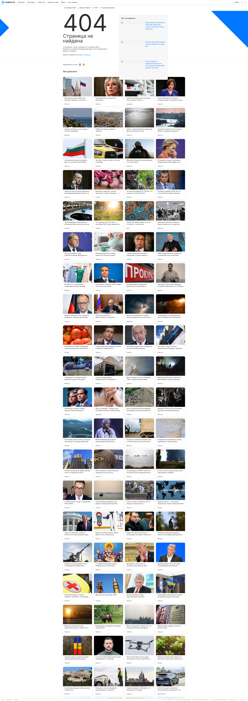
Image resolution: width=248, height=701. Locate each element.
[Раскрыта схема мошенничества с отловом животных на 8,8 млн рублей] (139, 433)
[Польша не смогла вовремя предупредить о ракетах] (108, 681)
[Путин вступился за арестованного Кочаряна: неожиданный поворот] (108, 308)
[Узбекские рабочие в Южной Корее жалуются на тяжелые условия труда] (170, 215)
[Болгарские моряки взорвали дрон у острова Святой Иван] (77, 153)
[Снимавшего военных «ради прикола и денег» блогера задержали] (77, 370)
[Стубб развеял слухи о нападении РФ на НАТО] (77, 495)
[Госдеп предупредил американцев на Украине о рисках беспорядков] (108, 370)
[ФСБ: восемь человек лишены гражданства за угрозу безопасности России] (108, 464)
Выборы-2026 (71, 8)
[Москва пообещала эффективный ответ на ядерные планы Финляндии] (77, 464)
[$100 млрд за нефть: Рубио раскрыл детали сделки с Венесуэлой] (77, 402)
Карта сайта (242, 699)
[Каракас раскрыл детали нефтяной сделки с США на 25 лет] (77, 619)
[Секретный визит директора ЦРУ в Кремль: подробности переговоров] (108, 339)
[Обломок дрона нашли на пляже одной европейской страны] (77, 650)
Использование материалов (219, 699)
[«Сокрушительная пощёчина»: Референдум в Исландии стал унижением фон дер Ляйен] (170, 153)
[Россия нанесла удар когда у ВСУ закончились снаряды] (170, 464)
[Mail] (3, 2)
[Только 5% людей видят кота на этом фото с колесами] (139, 215)
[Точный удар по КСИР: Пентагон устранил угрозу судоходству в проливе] (139, 464)
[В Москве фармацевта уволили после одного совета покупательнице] (139, 91)
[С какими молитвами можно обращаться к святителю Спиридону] (108, 557)
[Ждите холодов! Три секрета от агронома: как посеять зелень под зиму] (170, 650)
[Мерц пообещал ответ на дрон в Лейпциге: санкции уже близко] (77, 308)
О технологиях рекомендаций (182, 699)
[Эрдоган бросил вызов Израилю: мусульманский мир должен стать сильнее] (77, 184)
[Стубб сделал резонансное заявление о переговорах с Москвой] (139, 246)
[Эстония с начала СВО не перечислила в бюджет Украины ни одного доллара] (170, 339)
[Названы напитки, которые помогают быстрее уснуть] (108, 246)
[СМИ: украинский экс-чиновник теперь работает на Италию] (170, 246)
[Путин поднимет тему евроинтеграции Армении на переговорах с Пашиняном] (77, 246)
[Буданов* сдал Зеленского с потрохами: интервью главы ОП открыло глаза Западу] (139, 526)
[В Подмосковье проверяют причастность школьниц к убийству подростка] (139, 277)
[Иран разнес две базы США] (108, 588)
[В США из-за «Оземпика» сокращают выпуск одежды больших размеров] (77, 277)
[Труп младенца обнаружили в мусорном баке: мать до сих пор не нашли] (77, 215)
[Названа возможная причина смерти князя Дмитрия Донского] (170, 526)
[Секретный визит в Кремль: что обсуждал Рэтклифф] (139, 681)
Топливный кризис (108, 8)
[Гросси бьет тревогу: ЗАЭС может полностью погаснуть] (108, 277)
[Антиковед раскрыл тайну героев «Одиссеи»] (77, 681)
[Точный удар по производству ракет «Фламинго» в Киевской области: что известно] (170, 308)
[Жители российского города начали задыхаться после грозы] (139, 308)
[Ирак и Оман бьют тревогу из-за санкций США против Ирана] (139, 619)
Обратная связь (233, 699)
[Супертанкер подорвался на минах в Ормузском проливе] (108, 495)
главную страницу (84, 55)
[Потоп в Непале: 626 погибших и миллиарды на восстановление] (139, 402)
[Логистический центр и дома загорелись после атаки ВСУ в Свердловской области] (139, 650)
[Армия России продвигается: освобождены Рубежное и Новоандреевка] (77, 557)
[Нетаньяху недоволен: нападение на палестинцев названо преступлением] (139, 339)
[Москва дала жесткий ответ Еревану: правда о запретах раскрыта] (77, 91)
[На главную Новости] (9, 2)
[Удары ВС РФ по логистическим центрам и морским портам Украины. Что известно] (170, 402)
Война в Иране (85, 8)
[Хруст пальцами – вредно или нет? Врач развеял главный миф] (108, 402)
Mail (3, 699)
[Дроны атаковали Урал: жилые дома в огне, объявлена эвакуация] (108, 526)
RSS (164, 699)
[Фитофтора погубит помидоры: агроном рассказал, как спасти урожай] (77, 339)
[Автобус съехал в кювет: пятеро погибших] (108, 153)
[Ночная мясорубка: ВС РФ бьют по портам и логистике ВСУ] (139, 184)
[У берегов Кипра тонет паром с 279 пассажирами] (77, 122)
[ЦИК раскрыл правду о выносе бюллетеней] (170, 619)
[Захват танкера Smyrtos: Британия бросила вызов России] (139, 122)
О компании (9, 699)
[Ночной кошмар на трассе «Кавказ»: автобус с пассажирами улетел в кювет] (77, 588)
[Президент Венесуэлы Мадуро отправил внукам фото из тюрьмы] (170, 277)
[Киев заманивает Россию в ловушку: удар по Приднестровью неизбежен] (170, 91)
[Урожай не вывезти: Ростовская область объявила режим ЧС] (170, 122)
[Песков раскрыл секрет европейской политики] (139, 588)
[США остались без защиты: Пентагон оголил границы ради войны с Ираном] (77, 526)
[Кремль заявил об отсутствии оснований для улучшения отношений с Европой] (170, 557)
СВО (96, 8)
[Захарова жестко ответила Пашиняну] (108, 91)
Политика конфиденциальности (201, 699)
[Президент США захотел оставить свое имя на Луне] (139, 557)
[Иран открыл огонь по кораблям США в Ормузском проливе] (139, 370)
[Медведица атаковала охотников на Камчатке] (108, 619)
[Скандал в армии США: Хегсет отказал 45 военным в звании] (170, 184)
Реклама (16, 699)
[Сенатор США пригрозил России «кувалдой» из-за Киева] (108, 650)
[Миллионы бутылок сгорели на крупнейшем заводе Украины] (170, 370)
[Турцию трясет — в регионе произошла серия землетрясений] (170, 495)
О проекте (169, 699)
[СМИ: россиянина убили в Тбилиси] (108, 122)
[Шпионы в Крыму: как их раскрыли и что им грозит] (139, 153)
